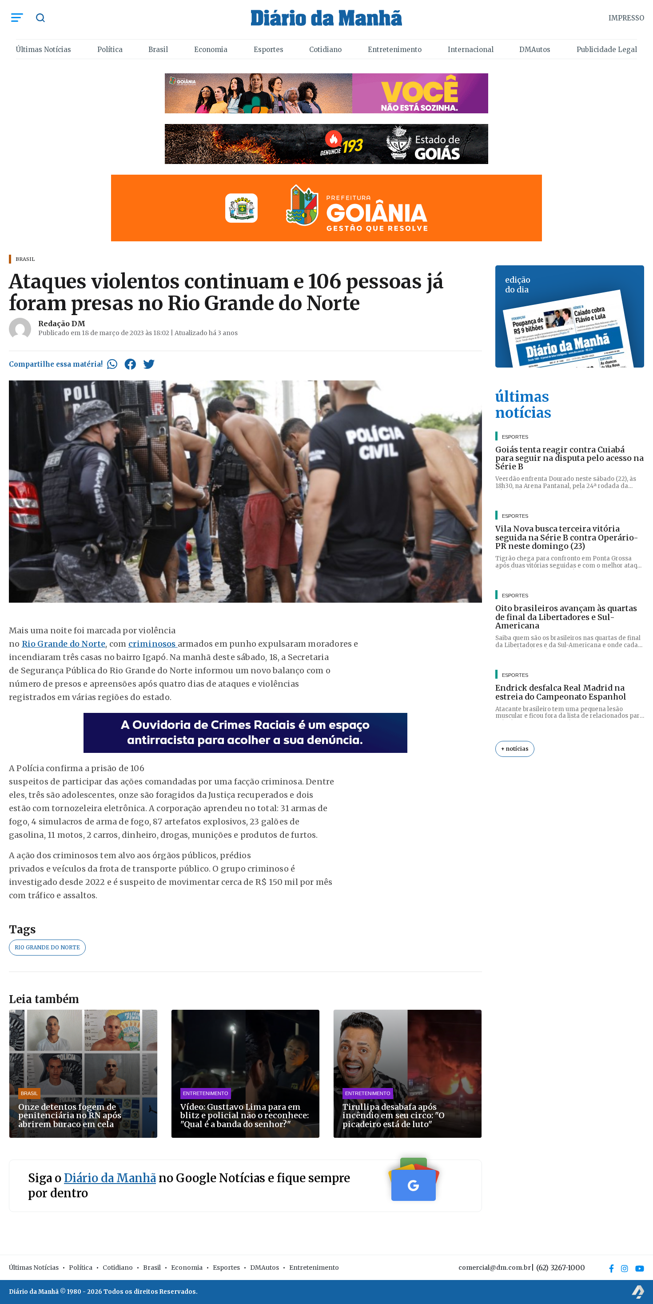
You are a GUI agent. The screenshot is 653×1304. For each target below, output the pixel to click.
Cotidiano (325, 49)
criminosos (153, 644)
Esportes (268, 49)
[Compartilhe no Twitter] (149, 364)
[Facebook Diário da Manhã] (611, 1268)
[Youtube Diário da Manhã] (639, 1268)
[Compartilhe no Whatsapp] (112, 364)
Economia (210, 49)
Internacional (471, 49)
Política (110, 49)
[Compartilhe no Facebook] (130, 364)
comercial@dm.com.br (494, 1268)
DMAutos (534, 49)
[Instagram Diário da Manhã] (624, 1268)
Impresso (626, 18)
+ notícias (515, 749)
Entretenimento (395, 49)
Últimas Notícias (43, 49)
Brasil (158, 49)
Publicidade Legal (607, 49)
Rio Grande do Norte (64, 644)
